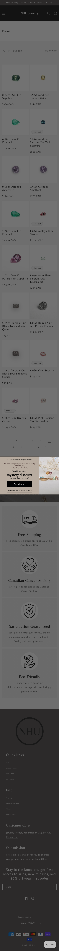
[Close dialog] (57, 458)
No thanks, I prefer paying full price (19, 490)
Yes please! (19, 483)
